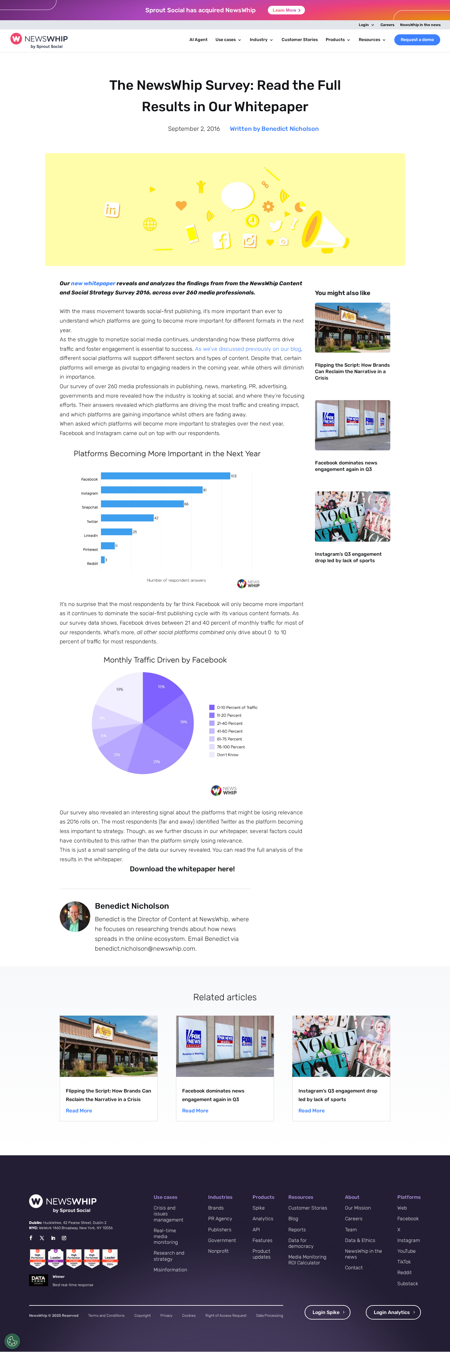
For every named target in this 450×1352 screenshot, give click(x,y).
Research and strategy (169, 1256)
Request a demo (417, 39)
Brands (216, 1208)
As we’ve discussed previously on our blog (248, 349)
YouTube (406, 1251)
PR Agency (220, 1218)
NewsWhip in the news (420, 25)
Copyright (142, 1315)
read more (79, 1111)
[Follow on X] (42, 1238)
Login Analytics (392, 1312)
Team (351, 1230)
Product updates (262, 1254)
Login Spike (326, 1312)
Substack (407, 1283)
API (256, 1230)
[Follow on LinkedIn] (53, 1238)
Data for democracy (301, 1243)
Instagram (408, 1240)
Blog (293, 1218)
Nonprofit (218, 1251)
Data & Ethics (360, 1240)
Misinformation (170, 1270)
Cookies (189, 1315)
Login (364, 25)
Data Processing (269, 1315)
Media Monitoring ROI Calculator (307, 1260)
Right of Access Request (225, 1315)
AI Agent (198, 40)
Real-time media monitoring (166, 1236)
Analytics (263, 1218)
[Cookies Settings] (12, 1341)
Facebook (408, 1218)
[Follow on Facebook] (30, 1238)
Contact (354, 1268)
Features (262, 1240)
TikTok (404, 1262)
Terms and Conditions (106, 1315)
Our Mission (358, 1208)
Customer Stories (300, 40)
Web (402, 1208)
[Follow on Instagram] (64, 1238)
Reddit (404, 1272)
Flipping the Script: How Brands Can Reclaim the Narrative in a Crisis (352, 371)
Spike (259, 1208)
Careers (388, 25)
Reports (297, 1230)
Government (222, 1240)
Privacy (166, 1315)
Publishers (219, 1230)
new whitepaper (93, 283)
